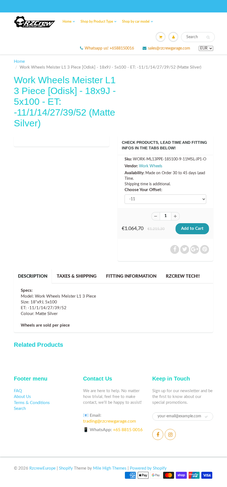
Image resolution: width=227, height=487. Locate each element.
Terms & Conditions (32, 403)
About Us (22, 397)
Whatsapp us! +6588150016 (109, 48)
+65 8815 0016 (128, 430)
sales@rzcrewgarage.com (169, 48)
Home (67, 21)
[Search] (208, 37)
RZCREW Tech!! (183, 276)
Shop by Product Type (97, 21)
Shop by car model (135, 21)
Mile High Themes (110, 468)
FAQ (18, 391)
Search (20, 409)
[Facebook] (157, 434)
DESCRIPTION (32, 276)
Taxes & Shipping (77, 276)
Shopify (66, 468)
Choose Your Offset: (143, 190)
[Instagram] (170, 434)
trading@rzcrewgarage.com (109, 421)
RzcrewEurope (42, 468)
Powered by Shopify (148, 468)
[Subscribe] (206, 416)
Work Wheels (150, 166)
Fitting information (131, 276)
